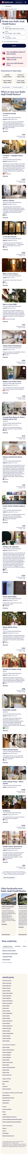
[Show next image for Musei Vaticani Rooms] (24, 741)
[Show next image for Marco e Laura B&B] (24, 295)
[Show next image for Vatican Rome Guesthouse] (24, 337)
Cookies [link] (4, 1114)
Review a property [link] (6, 1088)
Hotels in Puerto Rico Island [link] (8, 1067)
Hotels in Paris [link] (5, 1008)
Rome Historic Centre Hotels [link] (10, 953)
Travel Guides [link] (5, 1133)
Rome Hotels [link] (8, 6)
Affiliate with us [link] (6, 1095)
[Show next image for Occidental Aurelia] (24, 104)
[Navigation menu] (25, 2)
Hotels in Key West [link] (6, 1028)
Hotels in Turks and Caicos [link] (8, 1049)
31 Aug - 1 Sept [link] (20, 76)
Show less (5, 131)
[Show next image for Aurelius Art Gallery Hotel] (24, 660)
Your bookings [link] (5, 1081)
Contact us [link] (4, 1086)
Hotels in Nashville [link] (6, 998)
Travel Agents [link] (5, 1102)
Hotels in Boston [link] (6, 1023)
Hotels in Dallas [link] (5, 1040)
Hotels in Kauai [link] (5, 1069)
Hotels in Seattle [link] (6, 1035)
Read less (4, 924)
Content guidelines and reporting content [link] (12, 1119)
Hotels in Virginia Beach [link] (7, 1033)
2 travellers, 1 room (10, 38)
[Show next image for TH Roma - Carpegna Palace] (24, 147)
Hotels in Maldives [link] (6, 1054)
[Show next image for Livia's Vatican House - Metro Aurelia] (24, 773)
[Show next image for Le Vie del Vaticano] (24, 228)
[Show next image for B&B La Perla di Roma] (24, 265)
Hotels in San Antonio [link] (7, 1020)
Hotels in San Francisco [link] (7, 1000)
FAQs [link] (3, 1083)
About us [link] (4, 1128)
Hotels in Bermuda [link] (6, 1057)
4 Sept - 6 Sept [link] (7, 82)
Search (14, 45)
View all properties (9, 877)
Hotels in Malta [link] (5, 1059)
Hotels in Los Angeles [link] (7, 1003)
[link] (24, 100)
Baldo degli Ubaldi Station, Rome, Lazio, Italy (15, 28)
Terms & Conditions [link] (6, 1109)
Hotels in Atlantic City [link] (7, 1025)
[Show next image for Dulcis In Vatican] (24, 191)
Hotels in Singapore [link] (6, 1052)
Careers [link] (4, 1130)
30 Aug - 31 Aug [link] (7, 76)
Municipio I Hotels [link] (7, 962)
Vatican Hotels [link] (6, 959)
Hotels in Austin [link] (6, 1015)
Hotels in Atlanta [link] (6, 1018)
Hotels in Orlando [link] (6, 990)
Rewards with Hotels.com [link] (8, 1135)
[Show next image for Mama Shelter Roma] (24, 618)
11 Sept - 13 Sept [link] (21, 82)
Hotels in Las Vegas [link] (6, 983)
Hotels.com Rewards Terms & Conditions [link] (11, 1121)
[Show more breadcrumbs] (2, 6)
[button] (14, 941)
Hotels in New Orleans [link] (7, 993)
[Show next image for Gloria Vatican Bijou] (24, 588)
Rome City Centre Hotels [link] (9, 950)
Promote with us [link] (6, 1100)
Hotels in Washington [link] (7, 1013)
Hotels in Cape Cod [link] (6, 1074)
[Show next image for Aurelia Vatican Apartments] (24, 837)
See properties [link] (6, 934)
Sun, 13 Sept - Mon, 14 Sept (13, 33)
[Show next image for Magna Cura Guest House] (24, 372)
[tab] (8, 946)
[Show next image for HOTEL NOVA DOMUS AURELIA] (24, 497)
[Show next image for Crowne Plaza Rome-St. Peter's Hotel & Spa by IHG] (24, 408)
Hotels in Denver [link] (6, 1010)
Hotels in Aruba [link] (5, 1047)
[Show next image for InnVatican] (24, 802)
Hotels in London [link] (6, 1030)
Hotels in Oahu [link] (5, 1072)
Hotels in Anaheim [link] (6, 1038)
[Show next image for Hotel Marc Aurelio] (24, 701)
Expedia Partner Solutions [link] (8, 1097)
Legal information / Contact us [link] (9, 1116)
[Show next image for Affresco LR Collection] (24, 538)
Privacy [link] (4, 1111)
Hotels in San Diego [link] (6, 995)
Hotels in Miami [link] (5, 1005)
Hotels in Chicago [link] (6, 988)
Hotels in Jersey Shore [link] (7, 1062)
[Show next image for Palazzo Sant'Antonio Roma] (24, 448)
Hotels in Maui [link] (5, 1064)
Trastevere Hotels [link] (7, 956)
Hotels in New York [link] (6, 985)
